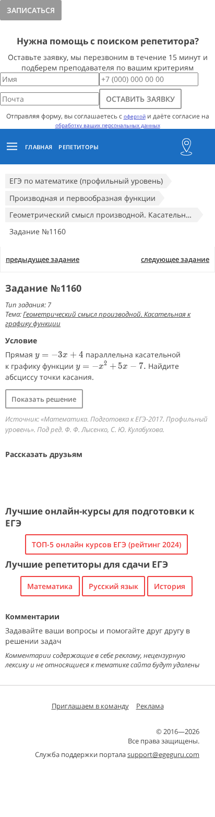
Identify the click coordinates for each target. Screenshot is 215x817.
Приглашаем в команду (90, 706)
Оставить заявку (140, 99)
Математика (50, 586)
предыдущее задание (42, 259)
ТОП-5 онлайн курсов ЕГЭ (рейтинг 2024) (106, 544)
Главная (38, 147)
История (169, 586)
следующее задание (175, 259)
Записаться (31, 10)
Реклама (150, 706)
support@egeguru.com (163, 754)
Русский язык (113, 586)
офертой (135, 116)
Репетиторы (78, 147)
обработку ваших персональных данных (107, 125)
